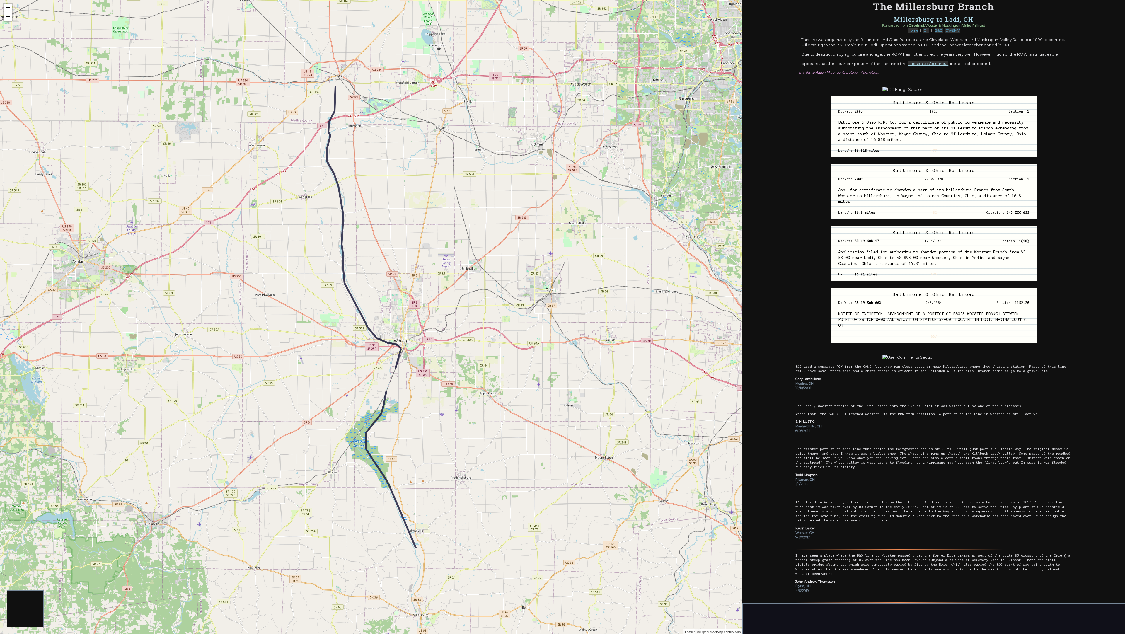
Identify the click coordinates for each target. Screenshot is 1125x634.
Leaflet (690, 631)
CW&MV (952, 30)
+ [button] (8, 7)
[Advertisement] (25, 609)
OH (926, 30)
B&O (939, 30)
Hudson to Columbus (928, 63)
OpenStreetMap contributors (720, 631)
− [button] (8, 16)
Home (913, 30)
